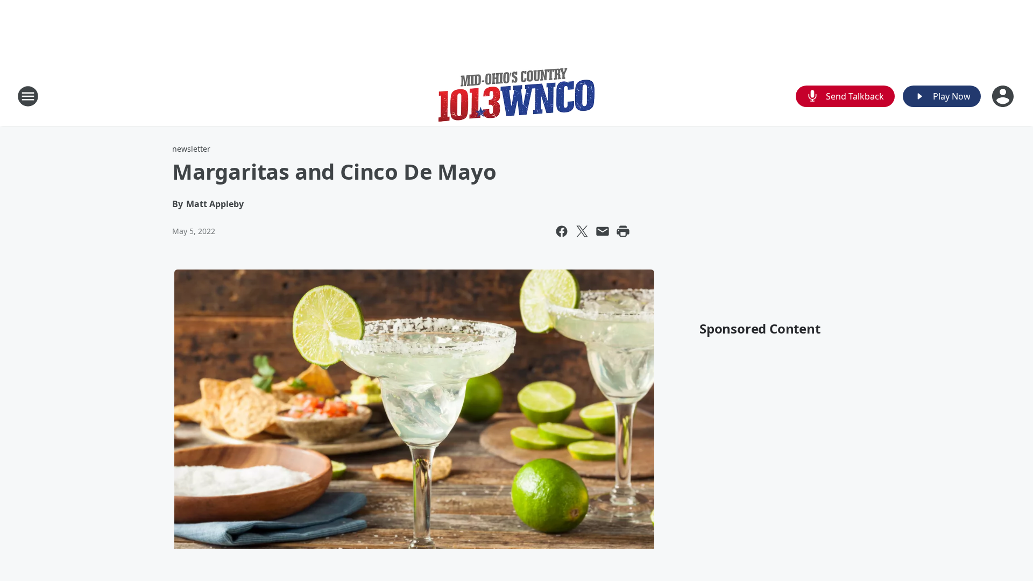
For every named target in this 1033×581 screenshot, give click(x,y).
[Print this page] (623, 231)
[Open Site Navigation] (28, 96)
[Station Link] (516, 96)
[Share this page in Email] (602, 231)
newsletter (191, 149)
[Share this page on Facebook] (561, 231)
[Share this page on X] (582, 231)
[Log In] (1004, 96)
